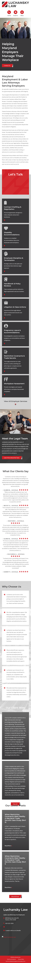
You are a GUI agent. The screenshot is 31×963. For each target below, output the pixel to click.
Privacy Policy (21, 959)
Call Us (9, 15)
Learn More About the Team (11, 457)
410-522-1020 (9, 923)
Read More (8, 845)
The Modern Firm (21, 961)
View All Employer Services (15, 401)
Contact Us (7, 65)
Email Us (15, 15)
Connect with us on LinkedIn (13, 930)
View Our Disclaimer (11, 959)
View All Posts (15, 896)
